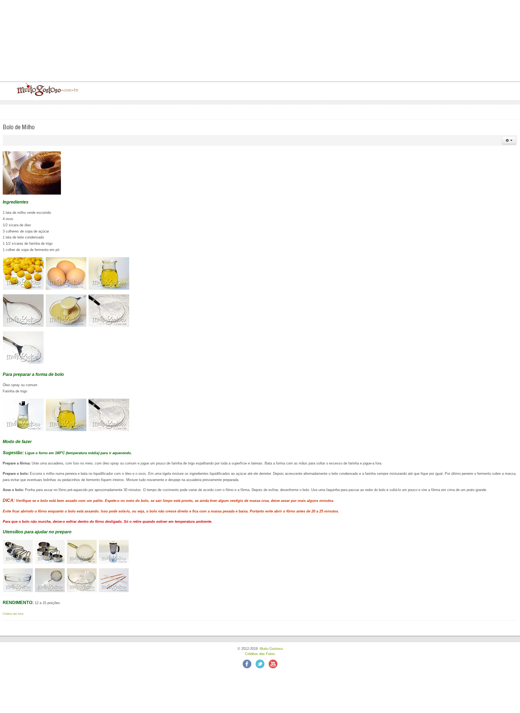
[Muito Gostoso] (46, 89)
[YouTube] (273, 664)
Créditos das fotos (13, 613)
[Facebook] (249, 664)
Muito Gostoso (271, 649)
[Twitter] (262, 664)
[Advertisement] (167, 41)
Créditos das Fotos (260, 654)
